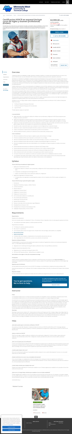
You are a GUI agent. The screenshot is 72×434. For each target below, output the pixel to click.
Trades (15, 15)
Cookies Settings (11, 429)
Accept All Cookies (11, 427)
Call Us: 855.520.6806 (64, 15)
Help (49, 425)
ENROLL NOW (59, 32)
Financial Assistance (52, 424)
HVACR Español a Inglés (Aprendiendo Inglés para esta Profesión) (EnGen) (39, 406)
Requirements (6, 77)
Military (50, 422)
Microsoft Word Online (18, 232)
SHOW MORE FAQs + (16, 380)
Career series (56, 40)
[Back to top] (36, 421)
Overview (5, 72)
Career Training (29, 422)
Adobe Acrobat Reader (18, 234)
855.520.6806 (5, 90)
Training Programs (9, 15)
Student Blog (61, 422)
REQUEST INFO (64, 65)
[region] (11, 424)
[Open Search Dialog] (67, 2)
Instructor (5, 79)
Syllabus (5, 74)
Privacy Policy (37, 431)
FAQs (4, 81)
